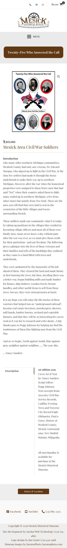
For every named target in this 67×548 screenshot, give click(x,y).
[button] (58, 76)
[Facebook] (37, 5)
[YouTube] (43, 5)
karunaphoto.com (52, 544)
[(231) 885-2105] (30, 5)
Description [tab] (12, 370)
